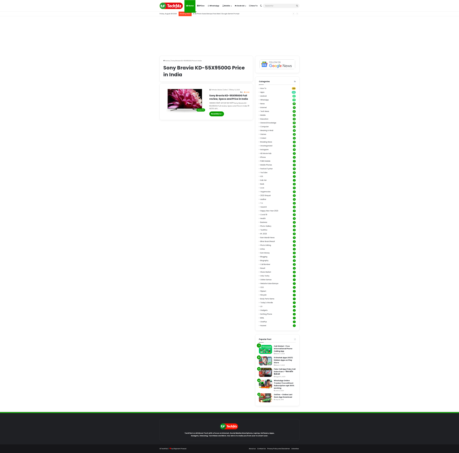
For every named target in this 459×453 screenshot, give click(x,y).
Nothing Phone (266, 314)
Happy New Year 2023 (269, 211)
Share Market (265, 272)
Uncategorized (266, 146)
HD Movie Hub (265, 153)
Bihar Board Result (267, 241)
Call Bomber (265, 264)
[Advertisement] (229, 35)
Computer (264, 127)
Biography (264, 260)
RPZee (202, 6)
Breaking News (266, 142)
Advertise (295, 449)
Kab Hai (263, 180)
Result (262, 268)
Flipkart (263, 291)
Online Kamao (266, 280)
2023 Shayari (265, 195)
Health (263, 218)
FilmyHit (263, 295)
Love (262, 188)
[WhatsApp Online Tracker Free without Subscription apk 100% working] (265, 383)
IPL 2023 (263, 234)
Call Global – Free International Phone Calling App (283, 348)
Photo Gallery (265, 226)
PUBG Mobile (265, 161)
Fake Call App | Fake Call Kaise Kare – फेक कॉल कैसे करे (284, 371)
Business (263, 222)
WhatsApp (214, 6)
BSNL (262, 318)
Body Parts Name (267, 299)
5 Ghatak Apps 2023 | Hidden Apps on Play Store (283, 360)
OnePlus (263, 322)
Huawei (263, 325)
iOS (261, 176)
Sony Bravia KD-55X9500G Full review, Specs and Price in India (228, 97)
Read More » (216, 114)
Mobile (227, 6)
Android (240, 6)
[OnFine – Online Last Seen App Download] (265, 397)
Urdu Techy (264, 276)
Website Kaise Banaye (269, 283)
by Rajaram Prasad (178, 449)
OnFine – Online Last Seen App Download (283, 395)
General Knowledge (268, 123)
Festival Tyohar (266, 169)
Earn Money (265, 253)
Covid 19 (263, 215)
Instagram (264, 149)
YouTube (263, 172)
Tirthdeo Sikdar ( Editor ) (219, 90)
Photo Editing (265, 245)
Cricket (263, 138)
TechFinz (263, 230)
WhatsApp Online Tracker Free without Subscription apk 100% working (284, 384)
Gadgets (264, 310)
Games (263, 134)
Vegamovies (265, 192)
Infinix (262, 249)
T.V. (261, 203)
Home (191, 6)
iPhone (263, 157)
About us (252, 449)
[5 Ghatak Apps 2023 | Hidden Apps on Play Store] (265, 360)
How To (254, 6)
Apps (262, 92)
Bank (262, 184)
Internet (263, 107)
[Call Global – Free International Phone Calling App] (265, 349)
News (262, 104)
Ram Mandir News (267, 237)
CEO (262, 287)
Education (264, 119)
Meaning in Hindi (266, 130)
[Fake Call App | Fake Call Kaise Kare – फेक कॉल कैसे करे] (265, 372)
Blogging (263, 257)
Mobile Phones (266, 165)
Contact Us (261, 449)
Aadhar (263, 199)
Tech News (264, 111)
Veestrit (263, 207)
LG (261, 306)
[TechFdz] (171, 6)
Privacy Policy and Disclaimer (278, 449)
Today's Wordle (266, 303)
